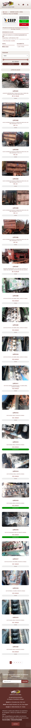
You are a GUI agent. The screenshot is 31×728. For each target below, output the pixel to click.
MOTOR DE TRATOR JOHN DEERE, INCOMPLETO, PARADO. (15, 561)
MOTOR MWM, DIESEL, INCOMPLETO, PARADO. (15, 415)
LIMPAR (24, 64)
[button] (8, 40)
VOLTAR (5, 12)
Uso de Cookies (6, 719)
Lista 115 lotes (21, 46)
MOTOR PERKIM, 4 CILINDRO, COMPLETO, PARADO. (15, 590)
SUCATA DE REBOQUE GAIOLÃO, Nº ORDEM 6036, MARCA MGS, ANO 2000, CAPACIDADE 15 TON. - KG (15, 211)
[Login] (27, 4)
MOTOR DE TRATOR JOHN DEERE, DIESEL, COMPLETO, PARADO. (15, 298)
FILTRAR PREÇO (11, 64)
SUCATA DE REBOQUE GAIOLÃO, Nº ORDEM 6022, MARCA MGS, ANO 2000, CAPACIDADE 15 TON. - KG (15, 181)
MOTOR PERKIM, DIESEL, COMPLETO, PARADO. (15, 474)
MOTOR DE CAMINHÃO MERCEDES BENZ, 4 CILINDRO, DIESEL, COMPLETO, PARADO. (15, 386)
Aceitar (15, 724)
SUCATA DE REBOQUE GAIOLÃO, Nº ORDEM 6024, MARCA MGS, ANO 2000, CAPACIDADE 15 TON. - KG (15, 152)
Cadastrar (24, 681)
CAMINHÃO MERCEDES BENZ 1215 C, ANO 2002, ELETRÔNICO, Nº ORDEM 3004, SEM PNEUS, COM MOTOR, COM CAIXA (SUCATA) (15, 269)
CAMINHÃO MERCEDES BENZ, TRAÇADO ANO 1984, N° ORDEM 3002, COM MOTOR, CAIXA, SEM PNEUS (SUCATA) (15, 94)
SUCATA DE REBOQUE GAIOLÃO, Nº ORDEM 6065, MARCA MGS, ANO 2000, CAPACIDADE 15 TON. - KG (15, 240)
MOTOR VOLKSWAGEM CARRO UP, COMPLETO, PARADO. (15, 532)
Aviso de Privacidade (16, 719)
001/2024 (6, 46)
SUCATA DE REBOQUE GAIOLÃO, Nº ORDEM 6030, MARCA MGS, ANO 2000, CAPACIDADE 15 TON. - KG (15, 123)
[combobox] (15, 55)
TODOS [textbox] (5, 55)
